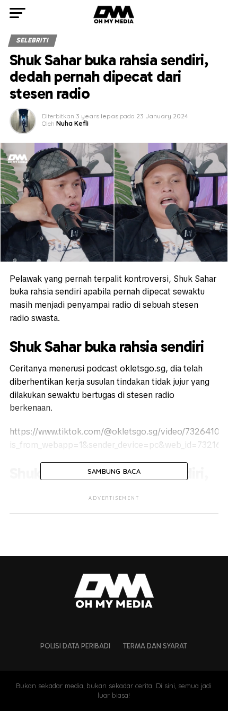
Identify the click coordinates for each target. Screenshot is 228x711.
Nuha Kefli (72, 123)
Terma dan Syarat (155, 646)
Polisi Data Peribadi (75, 646)
